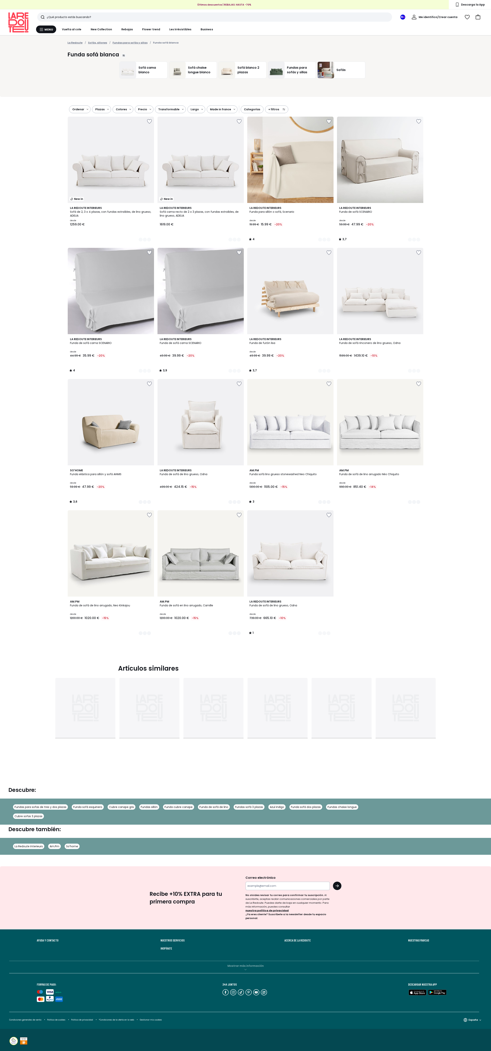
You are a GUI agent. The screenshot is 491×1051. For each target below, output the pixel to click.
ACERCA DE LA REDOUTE (297, 940)
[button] (478, 17)
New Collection (101, 29)
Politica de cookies (56, 1019)
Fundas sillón (149, 807)
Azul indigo (277, 807)
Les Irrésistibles (180, 29)
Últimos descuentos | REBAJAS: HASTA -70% (224, 4)
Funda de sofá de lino (213, 807)
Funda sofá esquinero (87, 807)
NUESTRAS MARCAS (418, 940)
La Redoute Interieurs (29, 846)
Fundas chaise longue (342, 807)
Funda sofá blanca (166, 43)
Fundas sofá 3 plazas (249, 807)
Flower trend (151, 29)
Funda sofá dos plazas (306, 807)
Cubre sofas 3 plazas (28, 816)
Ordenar (78, 109)
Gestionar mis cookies (151, 1019)
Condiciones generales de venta (25, 1019)
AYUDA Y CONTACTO (47, 940)
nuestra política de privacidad (267, 910)
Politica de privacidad (82, 1019)
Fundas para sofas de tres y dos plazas (40, 807)
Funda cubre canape (179, 807)
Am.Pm (54, 846)
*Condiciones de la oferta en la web (116, 1019)
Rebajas (127, 29)
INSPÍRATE (166, 948)
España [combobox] (473, 1019)
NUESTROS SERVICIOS (173, 940)
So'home (72, 846)
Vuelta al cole (72, 29)
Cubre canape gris (121, 807)
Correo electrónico (261, 877)
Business (207, 29)
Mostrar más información (245, 966)
